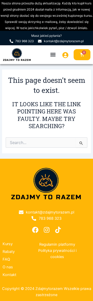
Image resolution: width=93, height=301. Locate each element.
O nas (8, 267)
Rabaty (9, 251)
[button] (53, 54)
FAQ (6, 259)
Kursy (8, 244)
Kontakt (9, 274)
